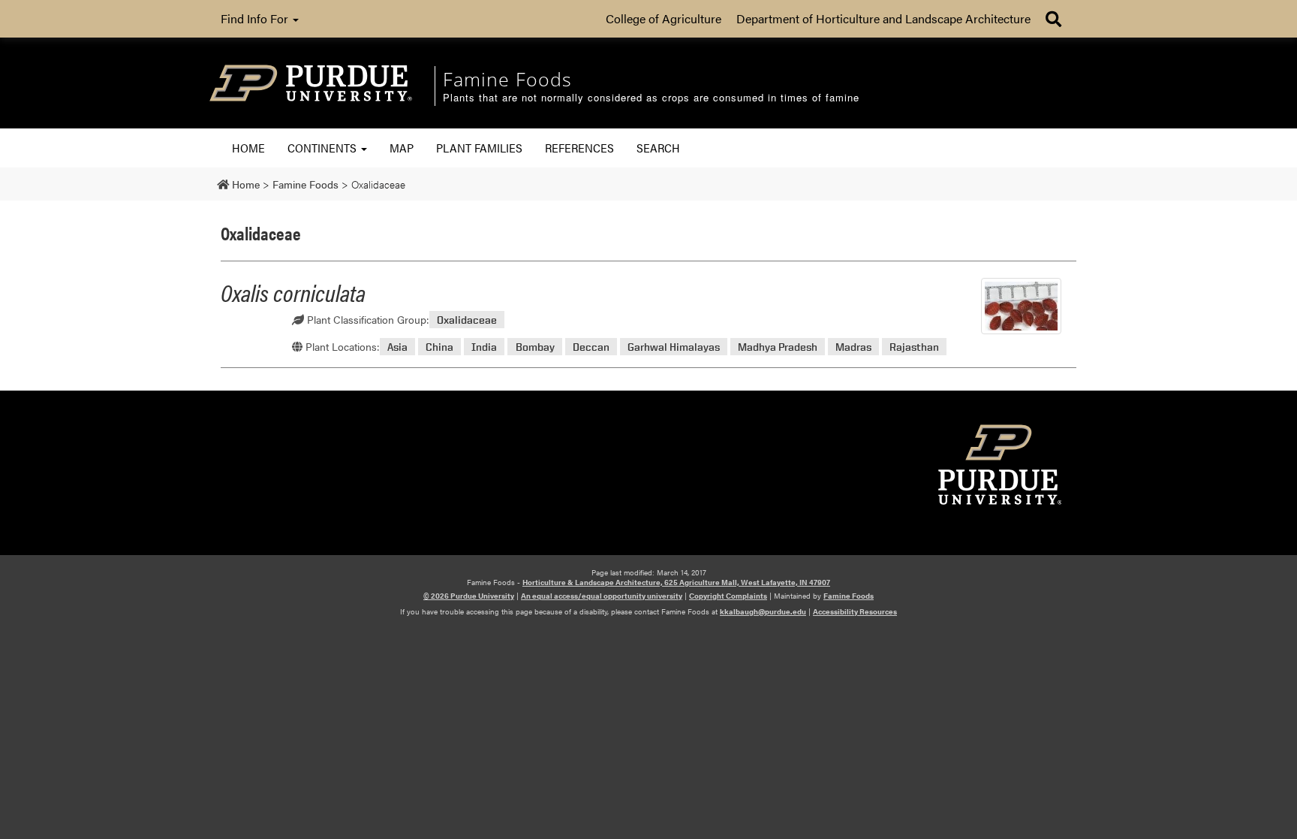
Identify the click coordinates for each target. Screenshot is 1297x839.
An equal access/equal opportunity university (601, 595)
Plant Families (479, 147)
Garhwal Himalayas (673, 347)
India (484, 347)
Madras (853, 347)
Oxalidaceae (467, 319)
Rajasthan (914, 347)
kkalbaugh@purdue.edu (763, 611)
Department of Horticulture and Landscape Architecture (883, 18)
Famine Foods (848, 595)
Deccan (591, 347)
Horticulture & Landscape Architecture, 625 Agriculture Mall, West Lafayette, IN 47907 (676, 582)
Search (658, 147)
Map (402, 147)
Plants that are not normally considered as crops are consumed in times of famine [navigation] (651, 98)
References (579, 147)
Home (248, 147)
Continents (323, 147)
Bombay (535, 347)
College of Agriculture (663, 18)
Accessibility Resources (855, 611)
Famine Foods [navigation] (507, 79)
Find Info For (256, 18)
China (439, 347)
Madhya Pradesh (777, 347)
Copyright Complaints (728, 595)
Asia (397, 347)
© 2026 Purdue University (468, 595)
